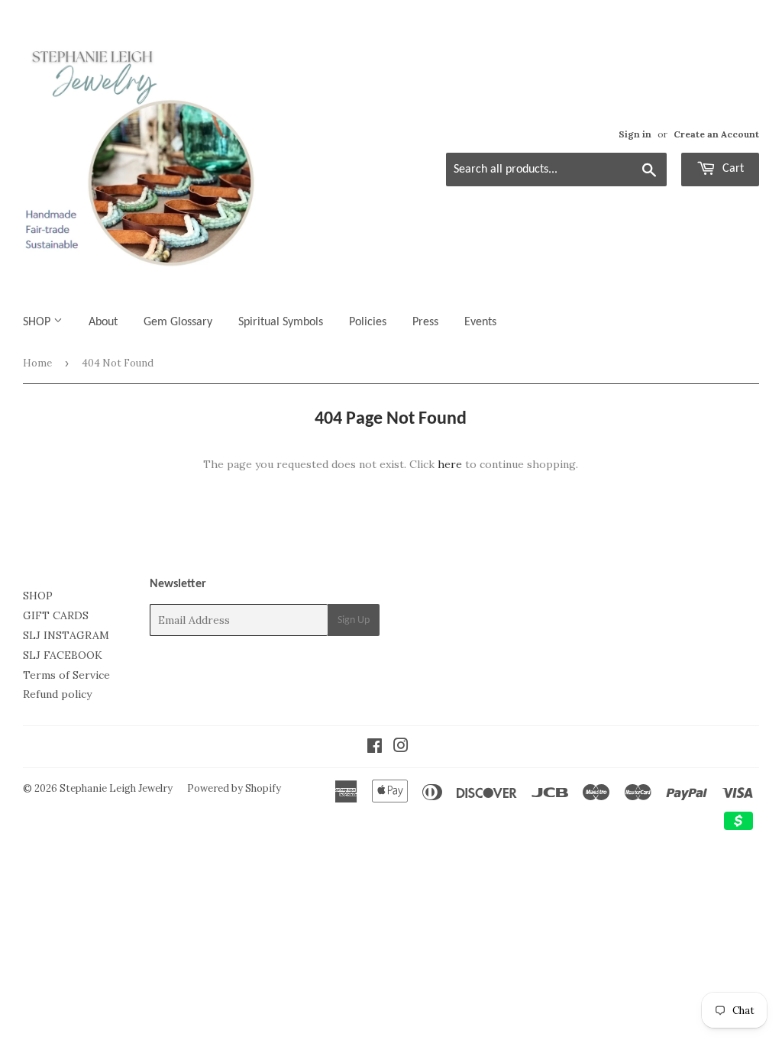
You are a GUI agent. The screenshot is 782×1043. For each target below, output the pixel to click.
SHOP (38, 322)
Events (480, 322)
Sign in (635, 134)
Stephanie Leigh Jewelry (116, 788)
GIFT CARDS (56, 615)
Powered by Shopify (234, 788)
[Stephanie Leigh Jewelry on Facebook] (375, 747)
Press (425, 322)
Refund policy (57, 694)
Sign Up (354, 620)
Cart (731, 169)
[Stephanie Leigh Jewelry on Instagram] (401, 747)
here (450, 464)
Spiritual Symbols (280, 322)
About (103, 322)
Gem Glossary (178, 322)
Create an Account (716, 134)
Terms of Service (66, 675)
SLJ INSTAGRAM (66, 635)
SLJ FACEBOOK (62, 655)
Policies (367, 322)
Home (37, 363)
